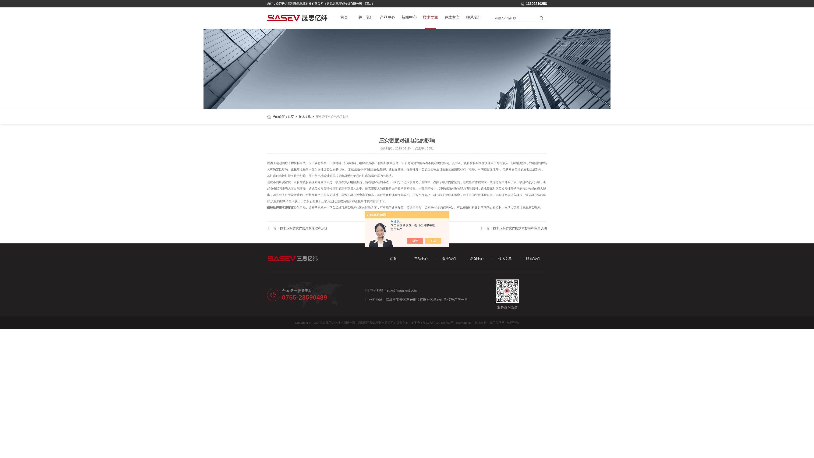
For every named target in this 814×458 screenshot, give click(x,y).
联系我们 (473, 17)
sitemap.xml (464, 322)
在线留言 (452, 17)
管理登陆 (513, 322)
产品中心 (387, 17)
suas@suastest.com (402, 290)
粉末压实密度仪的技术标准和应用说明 (520, 228)
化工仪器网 (497, 322)
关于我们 (366, 17)
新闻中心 (409, 17)
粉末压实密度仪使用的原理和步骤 (304, 228)
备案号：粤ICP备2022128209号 (432, 322)
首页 (344, 17)
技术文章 (430, 17)
